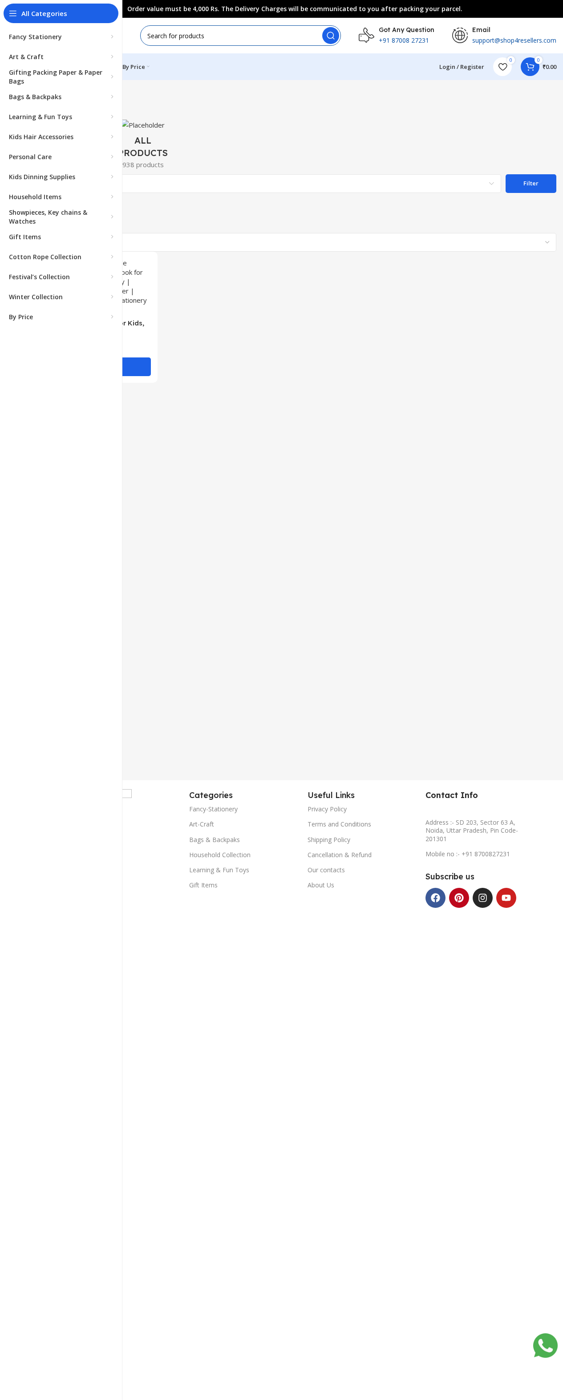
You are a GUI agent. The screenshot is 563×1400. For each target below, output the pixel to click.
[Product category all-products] (143, 146)
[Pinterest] (459, 898)
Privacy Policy (327, 809)
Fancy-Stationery (213, 809)
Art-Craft (201, 824)
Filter (531, 183)
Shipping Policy (329, 839)
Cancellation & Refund (340, 854)
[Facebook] (435, 898)
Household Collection (220, 854)
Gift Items (203, 885)
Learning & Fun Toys (219, 870)
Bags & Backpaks (214, 839)
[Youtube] (506, 898)
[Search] (330, 35)
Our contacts (326, 870)
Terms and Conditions (339, 824)
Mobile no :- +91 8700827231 (467, 854)
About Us (321, 885)
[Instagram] (483, 898)
